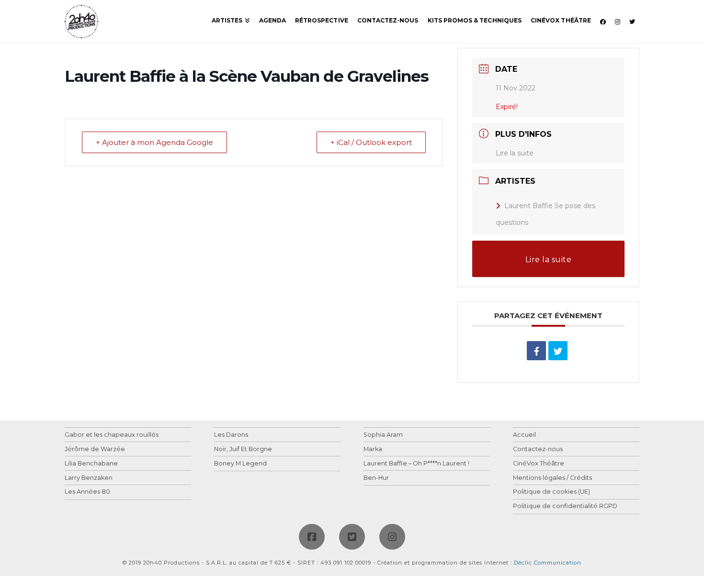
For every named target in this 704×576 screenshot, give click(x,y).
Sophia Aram (383, 435)
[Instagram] (392, 537)
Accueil (524, 435)
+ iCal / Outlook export (371, 142)
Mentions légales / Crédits (552, 478)
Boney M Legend (240, 464)
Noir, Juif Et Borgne (243, 449)
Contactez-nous (538, 449)
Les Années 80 (87, 492)
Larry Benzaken (89, 478)
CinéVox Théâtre (538, 464)
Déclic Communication (547, 562)
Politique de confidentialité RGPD (565, 506)
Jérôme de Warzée (95, 449)
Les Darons (231, 435)
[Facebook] (312, 537)
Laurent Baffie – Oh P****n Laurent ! (416, 464)
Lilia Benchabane (91, 464)
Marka (372, 449)
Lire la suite (515, 153)
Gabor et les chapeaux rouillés (112, 435)
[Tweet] (558, 350)
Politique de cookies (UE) (551, 492)
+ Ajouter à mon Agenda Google (154, 142)
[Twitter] (352, 537)
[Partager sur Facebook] (536, 350)
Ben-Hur (376, 478)
